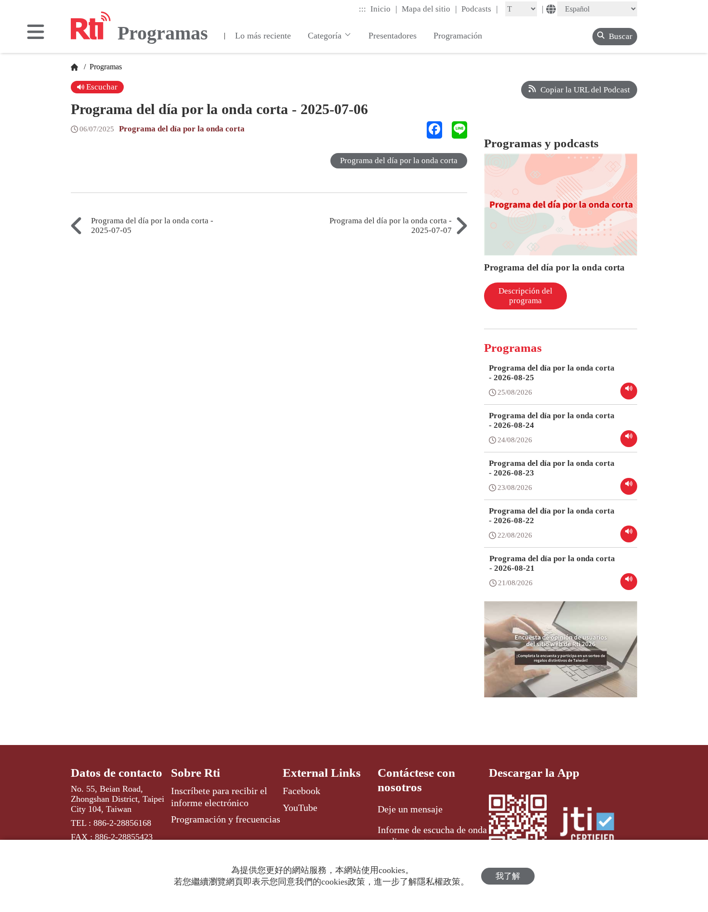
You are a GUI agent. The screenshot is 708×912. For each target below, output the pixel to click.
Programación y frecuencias (225, 819)
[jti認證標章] (593, 826)
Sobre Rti (195, 772)
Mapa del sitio (429, 8)
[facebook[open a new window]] (434, 130)
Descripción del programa (525, 295)
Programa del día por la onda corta (182, 128)
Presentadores (392, 35)
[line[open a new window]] (459, 130)
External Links (322, 772)
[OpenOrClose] (35, 32)
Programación (457, 35)
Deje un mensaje (410, 809)
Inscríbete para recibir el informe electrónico (219, 796)
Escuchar (101, 86)
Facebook (301, 790)
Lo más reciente (263, 35)
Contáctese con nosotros (416, 780)
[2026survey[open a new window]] (560, 656)
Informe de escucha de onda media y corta (432, 835)
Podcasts (479, 8)
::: (362, 8)
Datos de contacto (116, 772)
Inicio (383, 8)
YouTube (300, 807)
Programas (105, 67)
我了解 (508, 876)
